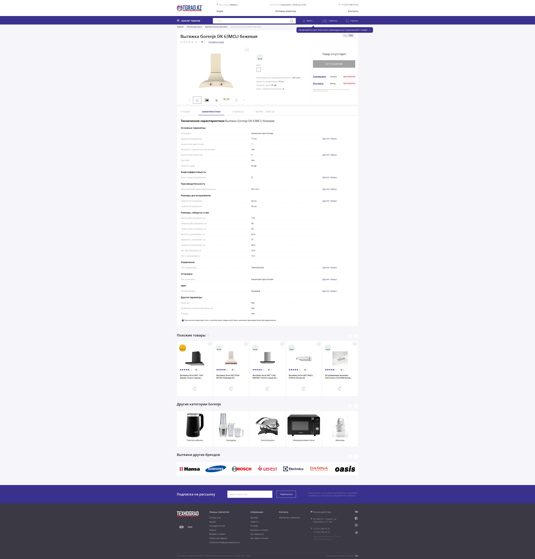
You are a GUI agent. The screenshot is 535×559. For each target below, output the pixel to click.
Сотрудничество (217, 525)
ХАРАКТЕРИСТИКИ (211, 111)
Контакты (353, 11)
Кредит (212, 521)
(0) (196, 42)
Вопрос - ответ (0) (265, 111)
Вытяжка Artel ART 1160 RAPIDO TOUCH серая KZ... (265, 376)
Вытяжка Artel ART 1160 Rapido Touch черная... (191, 376)
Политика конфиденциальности (224, 542)
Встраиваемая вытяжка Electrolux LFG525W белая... (338, 376)
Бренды (254, 517)
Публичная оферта (218, 538)
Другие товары (329, 138)
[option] (216, 71)
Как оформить (257, 534)
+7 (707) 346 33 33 (321, 532)
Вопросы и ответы (259, 530)
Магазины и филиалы (289, 517)
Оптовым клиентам (285, 11)
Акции (220, 11)
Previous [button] (189, 100)
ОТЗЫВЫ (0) (238, 111)
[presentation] (350, 336)
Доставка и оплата (259, 538)
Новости (254, 521)
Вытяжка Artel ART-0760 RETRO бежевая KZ (227, 376)
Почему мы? (215, 517)
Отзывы (254, 525)
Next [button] (244, 100)
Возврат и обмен (217, 534)
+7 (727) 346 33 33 (349, 4)
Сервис (212, 530)
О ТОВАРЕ (185, 111)
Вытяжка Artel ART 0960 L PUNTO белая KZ (301, 376)
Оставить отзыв (216, 42)
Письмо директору (322, 512)
